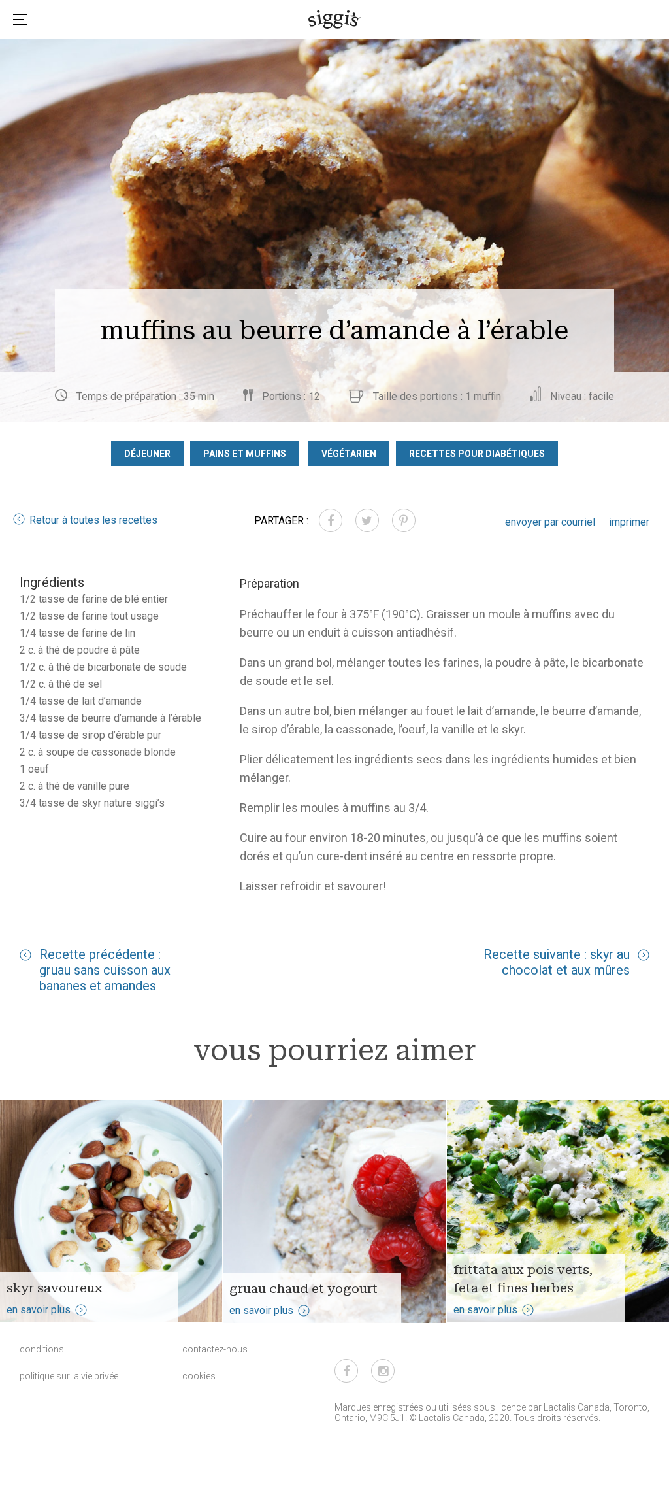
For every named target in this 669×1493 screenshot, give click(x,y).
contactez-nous (215, 1349)
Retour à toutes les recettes (93, 520)
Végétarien (348, 453)
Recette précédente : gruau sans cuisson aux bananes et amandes (105, 970)
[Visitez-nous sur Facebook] (346, 1371)
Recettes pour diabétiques (477, 453)
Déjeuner (147, 453)
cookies (199, 1376)
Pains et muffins (244, 453)
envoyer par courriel (550, 522)
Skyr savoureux (55, 1288)
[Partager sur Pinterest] (404, 520)
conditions (42, 1349)
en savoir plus (39, 1309)
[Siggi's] (334, 19)
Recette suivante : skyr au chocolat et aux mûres (556, 962)
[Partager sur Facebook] (330, 520)
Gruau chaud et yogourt (303, 1288)
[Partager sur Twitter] (367, 520)
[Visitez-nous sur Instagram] (383, 1371)
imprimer (629, 522)
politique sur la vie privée (69, 1376)
